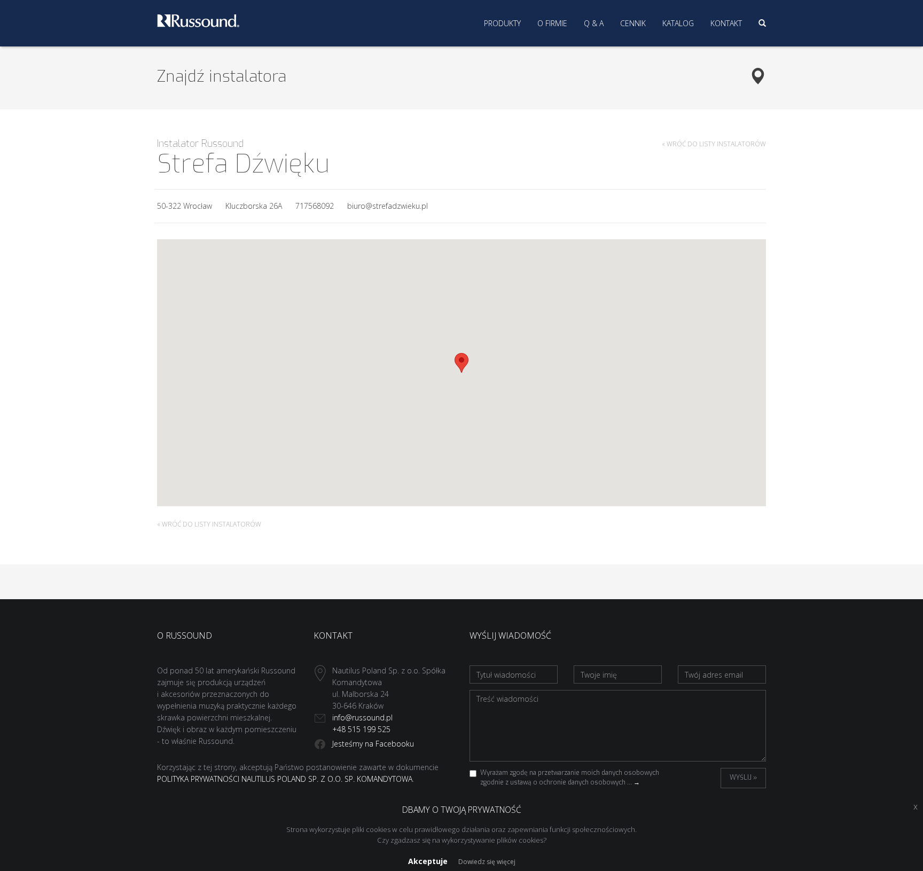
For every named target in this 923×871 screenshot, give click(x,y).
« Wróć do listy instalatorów (714, 143)
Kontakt (726, 23)
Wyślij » (743, 777)
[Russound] (198, 19)
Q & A (594, 23)
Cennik (633, 23)
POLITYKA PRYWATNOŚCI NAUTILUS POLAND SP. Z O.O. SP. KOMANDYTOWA (284, 779)
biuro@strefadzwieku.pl (387, 206)
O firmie (552, 23)
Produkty (502, 23)
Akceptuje (428, 861)
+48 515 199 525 (361, 729)
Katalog (678, 23)
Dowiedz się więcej (486, 861)
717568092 (314, 206)
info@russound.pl (362, 717)
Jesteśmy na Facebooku (373, 744)
